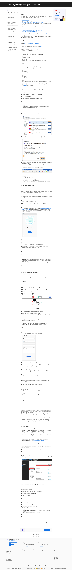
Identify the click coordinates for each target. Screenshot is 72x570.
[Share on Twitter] (35, 536)
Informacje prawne (23, 525)
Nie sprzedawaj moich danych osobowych (58, 568)
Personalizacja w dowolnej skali (21, 550)
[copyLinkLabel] (38, 536)
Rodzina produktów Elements (9, 558)
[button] (12, 15)
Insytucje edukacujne (32, 550)
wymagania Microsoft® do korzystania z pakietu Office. (31, 43)
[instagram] (13, 568)
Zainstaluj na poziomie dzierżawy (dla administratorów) (29, 31)
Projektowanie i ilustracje (8, 553)
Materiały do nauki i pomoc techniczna (13, 542)
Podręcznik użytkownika (11, 544)
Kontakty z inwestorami (56, 557)
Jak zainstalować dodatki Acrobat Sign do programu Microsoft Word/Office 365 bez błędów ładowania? (35, 523)
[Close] (48, 568)
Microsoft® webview (42, 46)
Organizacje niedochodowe (33, 551)
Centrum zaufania (56, 559)
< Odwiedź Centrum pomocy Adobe (12, 540)
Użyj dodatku (23, 25)
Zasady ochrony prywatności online (32, 525)
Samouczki (10, 545)
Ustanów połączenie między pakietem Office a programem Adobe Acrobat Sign (32, 22)
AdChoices (65, 568)
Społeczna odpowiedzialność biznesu (58, 556)
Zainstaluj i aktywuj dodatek (25, 20)
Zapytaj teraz (27, 546)
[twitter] (15, 568)
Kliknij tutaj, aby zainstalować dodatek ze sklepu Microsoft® (28, 11)
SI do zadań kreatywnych (8, 551)
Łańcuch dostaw (56, 558)
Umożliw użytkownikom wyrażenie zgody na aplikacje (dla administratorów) (32, 30)
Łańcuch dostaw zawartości (21, 551)
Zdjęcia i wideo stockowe (8, 559)
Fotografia (7, 552)
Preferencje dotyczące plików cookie (49, 568)
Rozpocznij (10, 543)
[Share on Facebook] (33, 536)
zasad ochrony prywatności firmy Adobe (38, 440)
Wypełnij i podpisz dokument (28, 315)
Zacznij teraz (41, 546)
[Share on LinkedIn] (36, 536)
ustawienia (25, 85)
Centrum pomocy (44, 550)
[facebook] (12, 568)
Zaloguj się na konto (56, 550)
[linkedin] (16, 568)
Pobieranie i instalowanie (44, 551)
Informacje (55, 551)
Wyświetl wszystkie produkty (9, 560)
